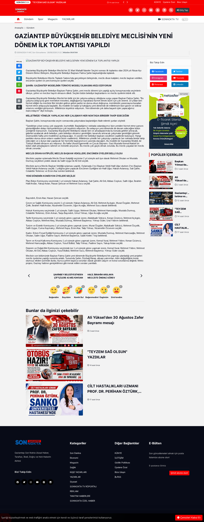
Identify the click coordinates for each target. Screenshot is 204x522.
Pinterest (158, 84)
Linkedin (179, 84)
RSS (118, 477)
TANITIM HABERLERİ (80, 496)
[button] (123, 2)
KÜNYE (157, 2)
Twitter (178, 71)
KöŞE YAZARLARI (78, 472)
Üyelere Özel (169, 2)
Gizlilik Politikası (122, 462)
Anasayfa (19, 28)
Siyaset (73, 482)
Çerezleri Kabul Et (190, 517)
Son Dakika (75, 453)
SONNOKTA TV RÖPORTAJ (83, 486)
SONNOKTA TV (170, 19)
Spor (40, 19)
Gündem (28, 19)
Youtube (180, 78)
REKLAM (74, 491)
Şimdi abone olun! (179, 473)
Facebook (159, 71)
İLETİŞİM (119, 458)
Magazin (52, 19)
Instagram (158, 78)
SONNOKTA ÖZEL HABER (82, 501)
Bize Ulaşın (182, 2)
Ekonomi (74, 458)
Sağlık (73, 467)
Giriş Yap (183, 10)
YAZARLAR (68, 19)
